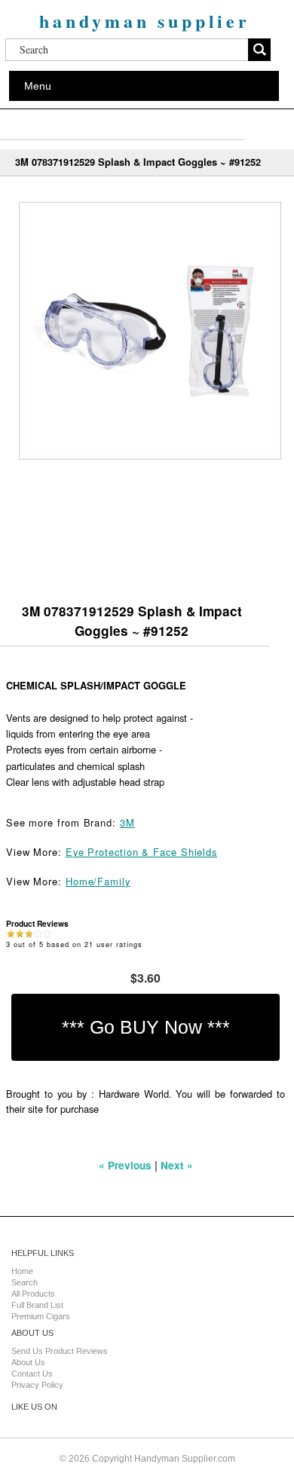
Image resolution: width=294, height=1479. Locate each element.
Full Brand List (37, 1304)
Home (22, 1271)
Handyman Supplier (144, 21)
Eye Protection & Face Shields (141, 852)
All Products (33, 1293)
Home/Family (98, 881)
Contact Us (32, 1373)
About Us (28, 1362)
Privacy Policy (37, 1384)
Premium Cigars (40, 1316)
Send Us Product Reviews (59, 1350)
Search (24, 1282)
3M (127, 822)
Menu (37, 86)
